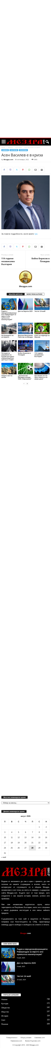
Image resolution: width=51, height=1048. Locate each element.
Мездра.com (8, 159)
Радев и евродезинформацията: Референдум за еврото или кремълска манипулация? (8, 315)
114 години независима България (8, 261)
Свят (3, 1020)
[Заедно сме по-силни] (9, 368)
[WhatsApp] (29, 169)
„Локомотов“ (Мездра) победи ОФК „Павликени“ (24, 377)
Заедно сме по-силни (7, 376)
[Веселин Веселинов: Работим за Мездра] (25, 328)
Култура (4, 1004)
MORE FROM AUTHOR (34, 294)
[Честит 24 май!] (42, 304)
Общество (5, 1008)
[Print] (41, 169)
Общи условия (26, 1037)
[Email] (35, 169)
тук (35, 234)
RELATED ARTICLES (15, 294)
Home (3, 147)
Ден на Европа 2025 (25, 311)
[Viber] (10, 169)
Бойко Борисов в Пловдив (41, 260)
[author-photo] (25, 277)
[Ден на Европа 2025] (25, 304)
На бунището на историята (7, 336)
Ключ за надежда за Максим (42, 336)
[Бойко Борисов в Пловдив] (25, 346)
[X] (16, 169)
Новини (10, 147)
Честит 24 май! (39, 311)
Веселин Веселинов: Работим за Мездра (25, 336)
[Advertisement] (25, 42)
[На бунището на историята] (9, 328)
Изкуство (5, 1012)
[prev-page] (24, 383)
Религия (4, 1024)
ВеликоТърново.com (32, 1041)
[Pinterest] (23, 169)
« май (3, 857)
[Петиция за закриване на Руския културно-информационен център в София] (9, 346)
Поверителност (11, 1037)
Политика (23, 150)
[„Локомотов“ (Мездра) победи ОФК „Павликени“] (25, 368)
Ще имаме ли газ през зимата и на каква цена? (40, 377)
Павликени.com (16, 1041)
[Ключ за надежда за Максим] (42, 328)
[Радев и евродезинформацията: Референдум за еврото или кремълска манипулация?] (9, 304)
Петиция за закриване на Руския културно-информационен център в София (7, 356)
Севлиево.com (39, 1037)
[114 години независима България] (42, 346)
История (4, 1016)
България (18, 147)
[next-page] (27, 383)
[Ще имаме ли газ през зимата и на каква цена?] (42, 368)
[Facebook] (4, 169)
